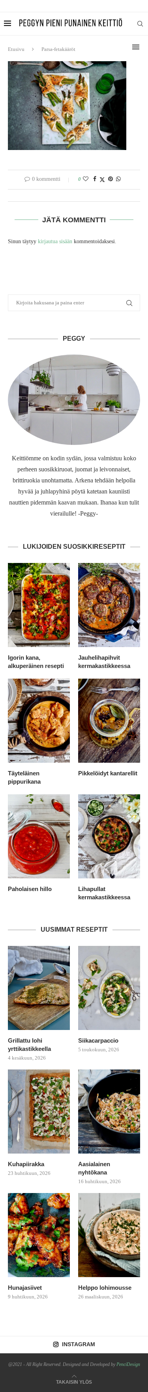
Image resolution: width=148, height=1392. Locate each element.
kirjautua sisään (55, 241)
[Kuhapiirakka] (39, 1111)
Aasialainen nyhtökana (94, 1168)
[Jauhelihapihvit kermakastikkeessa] (109, 605)
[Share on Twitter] (102, 179)
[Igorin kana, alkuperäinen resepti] (39, 605)
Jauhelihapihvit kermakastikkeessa (104, 661)
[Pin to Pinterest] (110, 179)
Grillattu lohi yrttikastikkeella (29, 1044)
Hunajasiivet (25, 1287)
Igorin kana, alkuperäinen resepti (36, 661)
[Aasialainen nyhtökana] (109, 1111)
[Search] (140, 23)
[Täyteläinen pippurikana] (39, 721)
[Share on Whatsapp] (118, 179)
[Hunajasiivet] (39, 1235)
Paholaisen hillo (30, 888)
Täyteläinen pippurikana (24, 777)
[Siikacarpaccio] (109, 988)
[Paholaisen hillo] (39, 836)
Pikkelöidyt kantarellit (107, 773)
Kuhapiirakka (26, 1164)
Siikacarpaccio (98, 1040)
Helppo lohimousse (104, 1287)
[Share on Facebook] (94, 179)
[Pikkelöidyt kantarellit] (109, 721)
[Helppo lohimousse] (109, 1235)
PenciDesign (128, 1364)
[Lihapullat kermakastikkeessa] (109, 836)
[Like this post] (85, 179)
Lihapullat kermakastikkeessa (104, 892)
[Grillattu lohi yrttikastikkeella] (39, 988)
